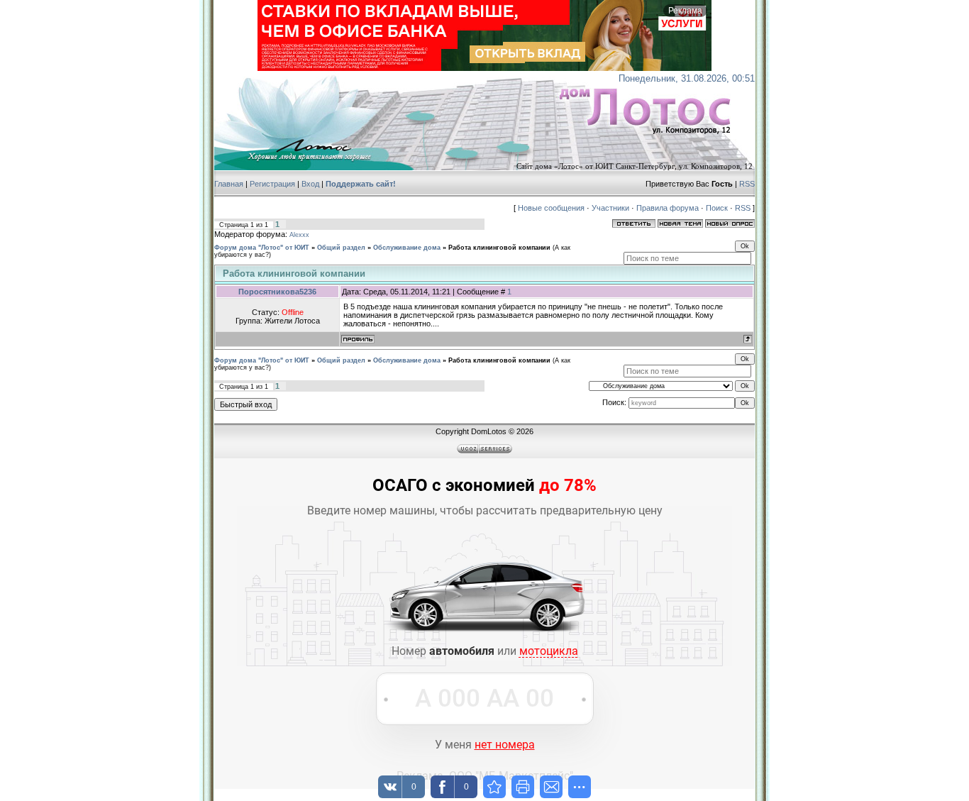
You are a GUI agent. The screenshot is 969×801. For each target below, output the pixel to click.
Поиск (717, 208)
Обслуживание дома (407, 247)
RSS (747, 183)
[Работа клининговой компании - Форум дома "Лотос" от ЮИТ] (494, 786)
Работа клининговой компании (499, 247)
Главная (228, 183)
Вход (310, 183)
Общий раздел (341, 247)
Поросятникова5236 (277, 291)
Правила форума (667, 208)
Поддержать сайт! (361, 183)
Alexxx (299, 234)
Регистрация (272, 183)
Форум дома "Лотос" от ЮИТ (261, 247)
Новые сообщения (551, 208)
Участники (610, 208)
